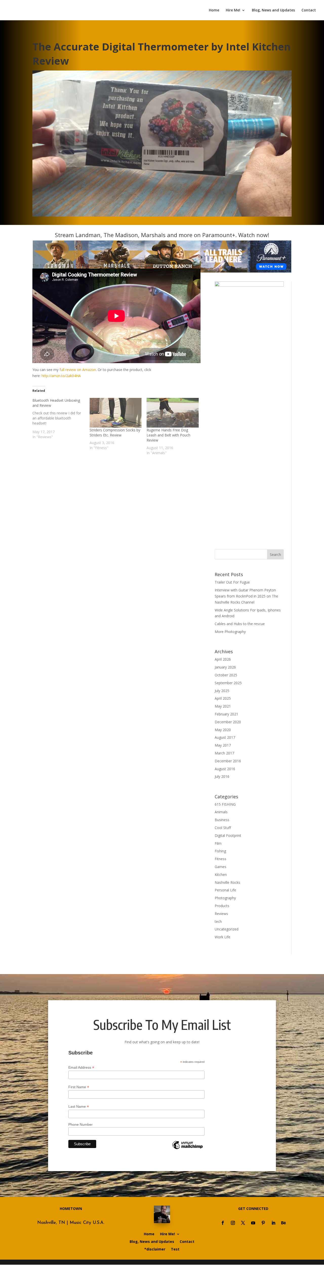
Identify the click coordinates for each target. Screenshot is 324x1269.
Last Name (78, 1106)
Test (175, 1249)
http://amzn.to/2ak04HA (61, 375)
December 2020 (228, 721)
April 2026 (223, 659)
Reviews (221, 913)
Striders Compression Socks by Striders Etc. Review (115, 432)
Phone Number (80, 1124)
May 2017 (223, 745)
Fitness (220, 858)
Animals (221, 811)
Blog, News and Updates (273, 10)
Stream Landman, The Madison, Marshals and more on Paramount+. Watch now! (162, 235)
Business (222, 819)
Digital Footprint (228, 835)
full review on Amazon (77, 369)
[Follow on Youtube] (253, 1223)
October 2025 (226, 675)
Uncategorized (226, 929)
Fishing (220, 851)
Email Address (81, 1067)
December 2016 (228, 761)
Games (220, 866)
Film (218, 843)
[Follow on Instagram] (233, 1223)
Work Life (222, 937)
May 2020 (223, 729)
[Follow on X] (243, 1223)
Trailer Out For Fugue (232, 582)
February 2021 (226, 714)
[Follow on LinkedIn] (273, 1223)
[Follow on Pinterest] (263, 1223)
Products (222, 905)
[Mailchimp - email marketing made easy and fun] (187, 1149)
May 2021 (223, 706)
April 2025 (223, 698)
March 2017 (224, 753)
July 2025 (222, 690)
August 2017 (225, 737)
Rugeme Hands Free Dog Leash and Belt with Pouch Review (168, 435)
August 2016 (225, 768)
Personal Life (225, 890)
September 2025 (228, 682)
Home (214, 10)
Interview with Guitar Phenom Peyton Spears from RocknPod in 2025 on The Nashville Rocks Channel (246, 596)
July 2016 (222, 776)
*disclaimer (154, 1249)
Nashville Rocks (227, 882)
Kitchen (221, 874)
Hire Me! (233, 10)
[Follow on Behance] (283, 1223)
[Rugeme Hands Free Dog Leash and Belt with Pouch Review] (173, 413)
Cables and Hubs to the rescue (240, 623)
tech (218, 921)
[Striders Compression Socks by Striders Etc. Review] (116, 413)
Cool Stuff (223, 827)
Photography (225, 897)
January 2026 (225, 667)
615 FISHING (225, 804)
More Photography (230, 631)
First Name (78, 1087)
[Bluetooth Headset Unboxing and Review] (61, 418)
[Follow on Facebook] (223, 1223)
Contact (308, 10)
